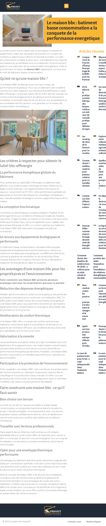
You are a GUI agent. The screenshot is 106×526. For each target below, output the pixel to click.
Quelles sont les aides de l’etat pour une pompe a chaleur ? (102, 174)
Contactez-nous (74, 522)
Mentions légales (93, 522)
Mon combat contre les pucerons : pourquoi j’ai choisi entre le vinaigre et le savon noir (86, 302)
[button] (66, 6)
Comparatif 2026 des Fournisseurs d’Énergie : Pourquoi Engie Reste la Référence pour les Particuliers (88, 68)
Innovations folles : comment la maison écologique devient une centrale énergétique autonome (88, 237)
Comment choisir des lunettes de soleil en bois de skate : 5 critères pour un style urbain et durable (83, 266)
